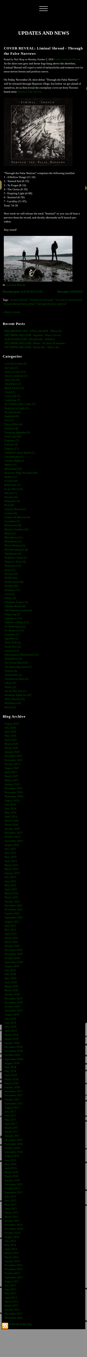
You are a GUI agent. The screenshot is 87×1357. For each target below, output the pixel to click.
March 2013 (11, 1301)
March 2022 (11, 893)
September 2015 (13, 1192)
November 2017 (13, 1095)
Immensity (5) (12, 484)
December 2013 (13, 1265)
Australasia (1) (12, 383)
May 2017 (10, 1119)
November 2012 (13, 1317)
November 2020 (13, 954)
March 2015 (11, 1212)
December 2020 (13, 950)
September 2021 (13, 917)
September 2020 (13, 962)
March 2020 (11, 986)
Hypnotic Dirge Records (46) (20, 472)
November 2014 (13, 1228)
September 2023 (13, 840)
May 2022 (10, 885)
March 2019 (11, 1034)
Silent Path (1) (12, 642)
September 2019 (13, 1010)
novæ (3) (9, 594)
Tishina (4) (10, 670)
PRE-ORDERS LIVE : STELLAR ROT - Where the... (34, 331)
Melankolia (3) (13, 541)
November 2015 (13, 1184)
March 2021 (11, 938)
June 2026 (10, 731)
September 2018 (13, 1059)
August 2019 (11, 1014)
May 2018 (10, 1071)
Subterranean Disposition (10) (21, 654)
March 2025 (11, 776)
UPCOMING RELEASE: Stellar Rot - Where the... (32, 347)
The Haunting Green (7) (17, 666)
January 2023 (12, 873)
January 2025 (12, 784)
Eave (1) (9, 420)
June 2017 (10, 1115)
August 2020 (11, 966)
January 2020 (12, 994)
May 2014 (10, 1245)
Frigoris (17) (11, 448)
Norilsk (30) (11, 585)
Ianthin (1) (10, 476)
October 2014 (12, 1232)
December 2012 (13, 1313)
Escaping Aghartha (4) (17, 432)
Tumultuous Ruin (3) (16, 678)
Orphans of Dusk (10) (16, 622)
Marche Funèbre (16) (16, 529)
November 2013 (13, 1269)
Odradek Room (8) (15, 606)
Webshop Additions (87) (18, 695)
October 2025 (12, 764)
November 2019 (13, 1002)
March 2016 (11, 1172)
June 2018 (10, 1067)
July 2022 (10, 877)
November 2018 (13, 1051)
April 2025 (10, 772)
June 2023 (10, 852)
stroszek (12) (11, 650)
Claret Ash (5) (12, 396)
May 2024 (10, 812)
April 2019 (10, 1030)
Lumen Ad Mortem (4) (17, 517)
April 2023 (10, 861)
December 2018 (13, 1047)
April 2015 (10, 1208)
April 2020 (10, 982)
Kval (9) (9, 505)
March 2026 (11, 743)
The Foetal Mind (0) (15, 662)
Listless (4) (10, 513)
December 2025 (13, 755)
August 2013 (11, 1281)
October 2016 (12, 1148)
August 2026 (11, 723)
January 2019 (12, 1043)
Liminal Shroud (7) (15, 509)
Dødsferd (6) (11, 416)
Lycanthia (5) (12, 521)
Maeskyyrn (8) (12, 525)
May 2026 (10, 735)
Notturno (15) (12, 590)
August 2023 (11, 844)
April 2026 (10, 739)
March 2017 (11, 1127)
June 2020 (10, 974)
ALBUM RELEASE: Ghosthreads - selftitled (29, 339)
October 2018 (12, 1055)
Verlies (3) (10, 687)
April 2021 (10, 933)
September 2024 (13, 796)
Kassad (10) (11, 497)
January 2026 (12, 751)
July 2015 (10, 1196)
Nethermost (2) (12, 565)
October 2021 (12, 913)
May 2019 (10, 1026)
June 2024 (10, 808)
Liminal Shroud (16, 284)
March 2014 (11, 1253)
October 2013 (12, 1273)
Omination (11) (13, 618)
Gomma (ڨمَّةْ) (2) (14, 460)
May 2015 (10, 1204)
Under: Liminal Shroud (67, 59)
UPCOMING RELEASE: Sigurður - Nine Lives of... (33, 335)
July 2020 (10, 970)
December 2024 (13, 788)
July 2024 (10, 804)
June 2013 (10, 1289)
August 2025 (11, 768)
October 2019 (12, 1006)
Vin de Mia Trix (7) (15, 691)
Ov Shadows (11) (14, 630)
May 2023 (10, 856)
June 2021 (10, 925)
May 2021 (10, 929)
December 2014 (13, 1224)
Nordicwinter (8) (13, 581)
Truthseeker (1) (13, 674)
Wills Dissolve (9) (14, 699)
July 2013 (10, 1285)
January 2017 (12, 1135)
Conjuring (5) (12, 400)
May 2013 (10, 1293)
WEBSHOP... (70, 291)
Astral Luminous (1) (15, 375)
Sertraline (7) (11, 634)
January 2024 (12, 828)
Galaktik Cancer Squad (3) (19, 452)
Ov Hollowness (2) (15, 626)
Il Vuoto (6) (11, 480)
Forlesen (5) (11, 444)
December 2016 (13, 1140)
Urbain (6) (10, 682)
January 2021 (12, 946)
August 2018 (11, 1063)
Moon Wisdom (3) (14, 545)
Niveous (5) (11, 573)
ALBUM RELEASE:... (24, 291)
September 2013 (13, 1277)
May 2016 (10, 1164)
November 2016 (13, 1144)
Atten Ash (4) (11, 379)
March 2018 (11, 1079)
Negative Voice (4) (15, 561)
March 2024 (11, 820)
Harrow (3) (10, 464)
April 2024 (10, 816)
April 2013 (10, 1297)
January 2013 (12, 1309)
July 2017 (10, 1111)
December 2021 (13, 905)
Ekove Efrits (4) (13, 424)
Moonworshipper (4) (16, 549)
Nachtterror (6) (12, 553)
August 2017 (11, 1107)
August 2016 (11, 1156)
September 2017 (13, 1103)
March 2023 (11, 865)
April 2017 (10, 1123)
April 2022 (10, 889)
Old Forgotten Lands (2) (18, 610)
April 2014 (10, 1249)
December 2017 (13, 1091)
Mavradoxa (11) (13, 537)
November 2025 (13, 760)
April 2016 (10, 1168)
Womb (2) (10, 707)
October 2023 (12, 836)
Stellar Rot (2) (12, 646)
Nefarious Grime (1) (15, 557)
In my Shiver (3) (13, 489)
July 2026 (10, 727)
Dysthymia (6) (12, 412)
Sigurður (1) (11, 638)
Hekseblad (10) (13, 468)
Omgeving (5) (12, 614)
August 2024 (11, 800)
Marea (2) (9, 533)
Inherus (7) (10, 493)
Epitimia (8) (11, 428)
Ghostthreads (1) (13, 456)
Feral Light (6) (12, 436)
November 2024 (13, 792)
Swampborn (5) (13, 658)
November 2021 (13, 909)
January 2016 (12, 1180)
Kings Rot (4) (12, 501)
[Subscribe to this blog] (5, 1325)
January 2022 (12, 901)
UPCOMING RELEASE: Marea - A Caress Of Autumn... (35, 343)
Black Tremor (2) (14, 388)
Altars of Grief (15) (15, 371)
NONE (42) (10, 577)
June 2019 (10, 1022)
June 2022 (10, 881)
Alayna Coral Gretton (29, 91)
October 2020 (12, 958)
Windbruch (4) (12, 703)
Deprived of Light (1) (16, 408)
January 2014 (12, 1261)
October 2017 (12, 1099)
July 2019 (10, 1018)
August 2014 (11, 1237)
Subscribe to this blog (20, 1324)
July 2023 (10, 848)
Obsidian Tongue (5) (16, 602)
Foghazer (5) (11, 440)
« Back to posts (11, 312)
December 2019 (13, 998)
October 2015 (12, 1188)
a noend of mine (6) (15, 363)
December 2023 (13, 832)
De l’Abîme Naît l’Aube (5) (19, 404)
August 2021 (11, 921)
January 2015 (12, 1220)
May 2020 (10, 978)
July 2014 (10, 1241)
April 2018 (10, 1075)
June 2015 (10, 1200)
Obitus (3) (10, 598)
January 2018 (12, 1087)
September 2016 (13, 1152)
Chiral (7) (9, 392)
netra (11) (9, 569)
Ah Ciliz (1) (11, 367)
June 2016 (10, 1160)
